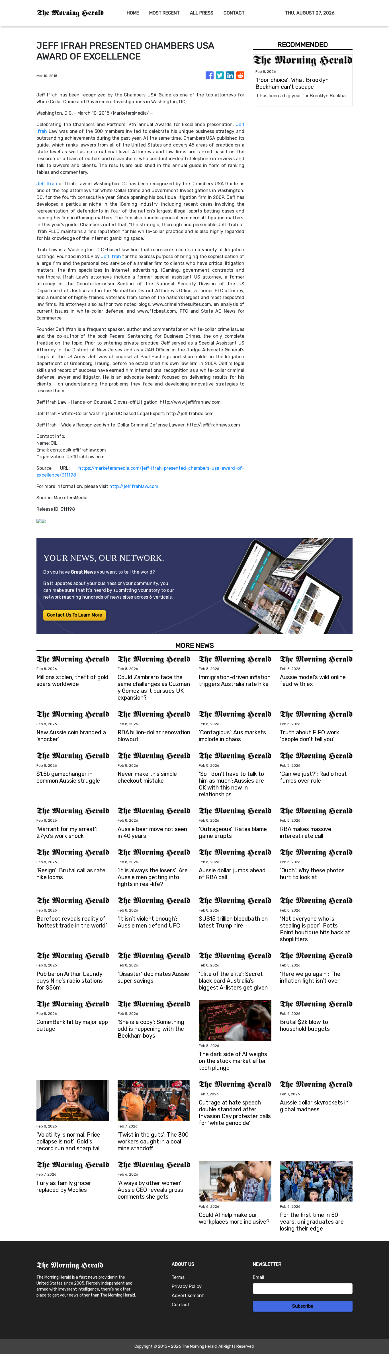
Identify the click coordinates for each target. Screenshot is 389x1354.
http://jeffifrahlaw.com (133, 486)
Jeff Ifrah (46, 183)
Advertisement (188, 1295)
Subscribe (302, 1306)
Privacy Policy (187, 1286)
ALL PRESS (201, 13)
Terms (178, 1277)
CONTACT (234, 13)
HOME (133, 13)
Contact (180, 1304)
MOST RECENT (164, 13)
